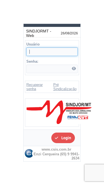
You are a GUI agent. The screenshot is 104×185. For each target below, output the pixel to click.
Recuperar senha (34, 87)
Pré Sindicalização (65, 87)
